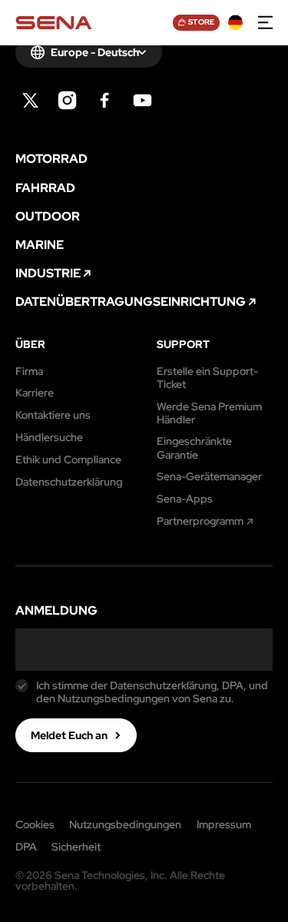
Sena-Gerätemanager (209, 476)
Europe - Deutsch (95, 52)
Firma (29, 371)
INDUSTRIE (48, 273)
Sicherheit (76, 847)
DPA (26, 847)
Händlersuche (49, 437)
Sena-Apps (185, 499)
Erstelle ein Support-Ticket (207, 378)
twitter (30, 100)
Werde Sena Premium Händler (209, 413)
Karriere (34, 393)
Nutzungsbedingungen (125, 825)
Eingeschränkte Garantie (194, 448)
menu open (265, 23)
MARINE (39, 245)
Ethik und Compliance (68, 459)
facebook (105, 100)
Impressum (224, 825)
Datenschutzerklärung (68, 482)
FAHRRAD (45, 188)
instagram (67, 100)
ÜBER (30, 344)
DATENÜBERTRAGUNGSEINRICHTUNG (130, 302)
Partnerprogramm (200, 521)
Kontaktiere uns (53, 415)
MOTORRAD (51, 159)
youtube (142, 100)
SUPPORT (183, 344)
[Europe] (235, 23)
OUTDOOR (47, 217)
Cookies (35, 825)
